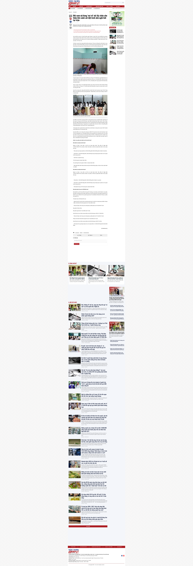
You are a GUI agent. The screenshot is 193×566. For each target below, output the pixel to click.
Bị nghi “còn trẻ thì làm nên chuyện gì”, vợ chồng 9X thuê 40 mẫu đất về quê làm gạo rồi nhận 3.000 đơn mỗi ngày (93, 347)
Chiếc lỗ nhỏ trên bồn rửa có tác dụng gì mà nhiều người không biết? (96, 278)
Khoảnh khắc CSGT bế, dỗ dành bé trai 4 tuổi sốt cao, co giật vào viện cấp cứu (94, 462)
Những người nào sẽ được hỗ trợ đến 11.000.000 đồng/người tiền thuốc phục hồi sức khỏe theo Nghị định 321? (94, 429)
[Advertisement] (90, 254)
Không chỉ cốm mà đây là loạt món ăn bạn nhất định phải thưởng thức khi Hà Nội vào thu (93, 472)
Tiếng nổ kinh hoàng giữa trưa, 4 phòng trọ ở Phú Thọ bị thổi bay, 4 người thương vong (115, 278)
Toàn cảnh (70, 275)
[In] (71, 28)
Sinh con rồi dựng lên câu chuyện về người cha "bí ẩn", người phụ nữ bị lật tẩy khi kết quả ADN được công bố (93, 384)
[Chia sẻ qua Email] (71, 25)
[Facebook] (121, 555)
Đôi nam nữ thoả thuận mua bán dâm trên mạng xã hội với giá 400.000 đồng (87, 32)
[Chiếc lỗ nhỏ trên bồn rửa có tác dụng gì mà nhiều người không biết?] (96, 270)
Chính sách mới (87, 458)
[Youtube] (123, 555)
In (101, 235)
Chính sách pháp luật (87, 342)
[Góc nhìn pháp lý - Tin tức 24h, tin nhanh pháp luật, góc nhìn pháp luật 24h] (74, 2)
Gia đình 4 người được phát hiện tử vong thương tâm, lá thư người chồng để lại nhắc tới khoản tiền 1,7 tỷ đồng (94, 359)
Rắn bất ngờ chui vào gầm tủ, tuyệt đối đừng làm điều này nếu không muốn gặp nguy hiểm (94, 518)
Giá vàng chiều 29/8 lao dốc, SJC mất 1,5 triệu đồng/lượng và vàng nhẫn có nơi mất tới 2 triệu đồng (93, 496)
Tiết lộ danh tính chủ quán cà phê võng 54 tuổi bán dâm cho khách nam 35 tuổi (87, 31)
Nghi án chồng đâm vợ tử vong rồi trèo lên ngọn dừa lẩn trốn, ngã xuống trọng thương (93, 395)
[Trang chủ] (70, 6)
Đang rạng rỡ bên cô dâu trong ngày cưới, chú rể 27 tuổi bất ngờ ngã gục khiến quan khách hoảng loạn (94, 405)
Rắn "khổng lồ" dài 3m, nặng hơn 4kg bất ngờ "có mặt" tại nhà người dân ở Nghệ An (77, 278)
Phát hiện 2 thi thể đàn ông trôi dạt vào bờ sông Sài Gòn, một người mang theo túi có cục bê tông (94, 441)
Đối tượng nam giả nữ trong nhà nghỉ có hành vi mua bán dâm (84, 29)
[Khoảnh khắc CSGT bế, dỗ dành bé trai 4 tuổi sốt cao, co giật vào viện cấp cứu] (75, 464)
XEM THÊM (88, 526)
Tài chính (86, 503)
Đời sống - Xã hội (87, 468)
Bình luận (71, 16)
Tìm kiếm (123, 2)
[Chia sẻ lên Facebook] (71, 22)
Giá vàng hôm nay (81, 8)
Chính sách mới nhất (73, 8)
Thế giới (86, 424)
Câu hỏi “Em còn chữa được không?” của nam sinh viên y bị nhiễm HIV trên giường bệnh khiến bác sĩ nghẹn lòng (94, 371)
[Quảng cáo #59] (116, 18)
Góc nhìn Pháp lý (87, 391)
